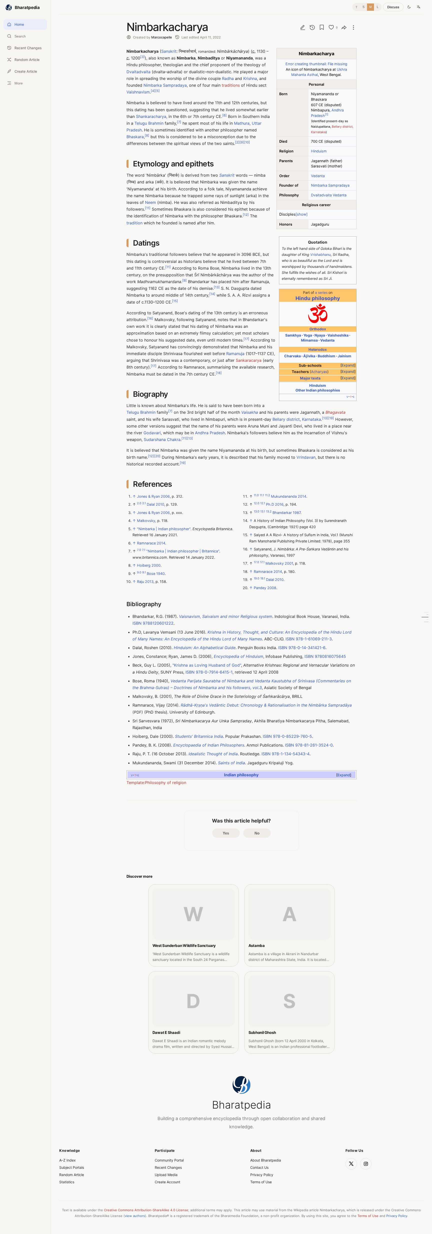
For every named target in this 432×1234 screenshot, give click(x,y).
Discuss (393, 7)
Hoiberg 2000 (148, 565)
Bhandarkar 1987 (286, 512)
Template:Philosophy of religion (156, 782)
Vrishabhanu (320, 254)
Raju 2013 (145, 581)
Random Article (71, 1175)
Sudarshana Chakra (162, 439)
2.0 (139, 503)
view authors (135, 1216)
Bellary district (286, 419)
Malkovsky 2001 (279, 563)
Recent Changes (168, 1167)
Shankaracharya (151, 116)
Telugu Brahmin (149, 123)
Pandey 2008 (265, 588)
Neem (150, 202)
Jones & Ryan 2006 (153, 496)
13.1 (262, 511)
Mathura (242, 123)
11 (147, 208)
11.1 (262, 495)
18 (219, 373)
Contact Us (259, 1167)
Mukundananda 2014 (288, 496)
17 (246, 339)
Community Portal (169, 1160)
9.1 (144, 572)
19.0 (256, 578)
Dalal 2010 (155, 504)
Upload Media (166, 1175)
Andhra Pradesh (210, 432)
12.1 (262, 503)
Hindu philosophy (318, 298)
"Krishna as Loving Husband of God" (206, 665)
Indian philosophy (241, 774)
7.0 (139, 550)
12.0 (256, 503)
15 (175, 301)
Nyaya (319, 335)
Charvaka (292, 356)
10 (247, 142)
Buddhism (326, 356)
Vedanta (318, 176)
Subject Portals (71, 1167)
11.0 (256, 495)
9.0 (139, 572)
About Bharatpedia (265, 1160)
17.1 (262, 562)
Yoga (308, 335)
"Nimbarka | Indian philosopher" (163, 529)
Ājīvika (309, 356)
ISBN (137, 623)
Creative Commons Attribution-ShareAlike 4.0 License (146, 1210)
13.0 (256, 511)
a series (321, 292)
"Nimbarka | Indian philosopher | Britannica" (182, 551)
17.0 (256, 562)
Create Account (167, 1182)
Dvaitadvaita (321, 195)
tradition (134, 222)
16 (150, 318)
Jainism (344, 356)
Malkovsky (146, 520)
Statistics (66, 1182)
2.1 (144, 503)
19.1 (262, 578)
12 (246, 215)
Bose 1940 (156, 573)
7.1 (143, 550)
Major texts (310, 378)
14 (212, 294)
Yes (226, 833)
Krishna (250, 78)
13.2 (269, 511)
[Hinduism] (318, 322)
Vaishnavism (138, 91)
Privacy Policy (261, 1175)
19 (331, 418)
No (257, 833)
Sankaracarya (249, 360)
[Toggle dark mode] (409, 7)
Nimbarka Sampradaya (330, 185)
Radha (228, 78)
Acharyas (319, 372)
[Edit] (303, 27)
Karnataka (311, 419)
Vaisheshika (338, 335)
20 (157, 456)
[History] (312, 27)
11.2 (267, 495)
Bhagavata (336, 412)
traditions (231, 85)
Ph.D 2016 (275, 504)
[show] (302, 214)
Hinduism (319, 151)
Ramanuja (235, 353)
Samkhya (293, 335)
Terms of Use (261, 1182)
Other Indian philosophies (318, 390)
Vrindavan (306, 457)
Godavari (152, 432)
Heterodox (317, 349)
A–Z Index (67, 1160)
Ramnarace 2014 (151, 543)
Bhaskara (135, 136)
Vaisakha (249, 412)
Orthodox (318, 329)
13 (217, 287)
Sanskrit (168, 51)
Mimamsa (309, 340)
